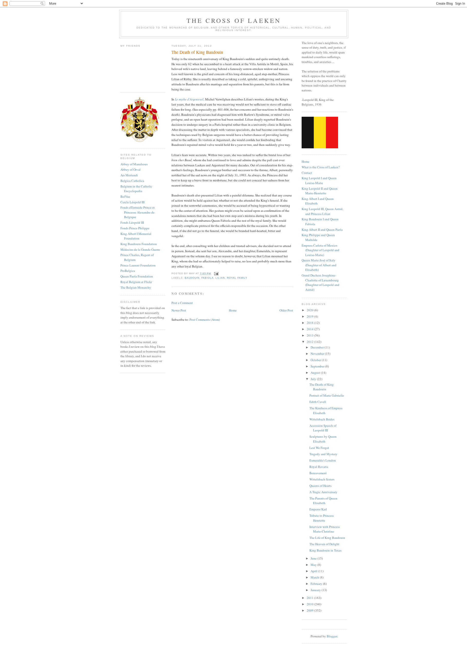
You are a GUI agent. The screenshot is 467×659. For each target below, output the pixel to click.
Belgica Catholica (132, 180)
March (315, 577)
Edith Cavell (317, 402)
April (314, 571)
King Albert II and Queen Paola (322, 229)
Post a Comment (182, 303)
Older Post (286, 310)
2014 (310, 329)
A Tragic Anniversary (323, 492)
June (314, 558)
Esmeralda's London (322, 460)
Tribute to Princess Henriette (321, 518)
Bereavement (318, 473)
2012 (310, 341)
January (316, 590)
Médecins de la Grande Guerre (140, 249)
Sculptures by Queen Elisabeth (323, 439)
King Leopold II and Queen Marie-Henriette (320, 191)
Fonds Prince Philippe (134, 228)
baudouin (192, 277)
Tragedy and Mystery (323, 454)
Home (233, 310)
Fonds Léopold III (132, 222)
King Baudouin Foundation (138, 244)
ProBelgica (127, 270)
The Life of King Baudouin (327, 537)
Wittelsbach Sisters (321, 479)
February (317, 583)
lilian (220, 277)
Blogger (332, 636)
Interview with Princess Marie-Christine (324, 529)
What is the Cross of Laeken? (321, 167)
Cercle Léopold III (132, 202)
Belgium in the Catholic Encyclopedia (136, 188)
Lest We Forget (319, 447)
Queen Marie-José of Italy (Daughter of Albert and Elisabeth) (319, 265)
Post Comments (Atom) (204, 319)
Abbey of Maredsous (134, 164)
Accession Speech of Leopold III (322, 428)
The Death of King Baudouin (321, 387)
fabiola (207, 277)
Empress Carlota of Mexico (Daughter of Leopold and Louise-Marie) (320, 250)
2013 (310, 335)
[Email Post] (215, 273)
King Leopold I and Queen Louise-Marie (319, 180)
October (316, 360)
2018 (310, 323)
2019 (310, 316)
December (317, 347)
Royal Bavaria (318, 466)
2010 (310, 604)
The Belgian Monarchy (135, 287)
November (318, 353)
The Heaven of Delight (324, 544)
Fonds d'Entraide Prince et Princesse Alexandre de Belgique (137, 212)
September (318, 366)
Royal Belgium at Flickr (136, 282)
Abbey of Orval (130, 169)
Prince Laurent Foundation (138, 265)
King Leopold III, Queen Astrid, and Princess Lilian (322, 211)
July (314, 379)
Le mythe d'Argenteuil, (189, 99)
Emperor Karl (318, 509)
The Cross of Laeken (234, 20)
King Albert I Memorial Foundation (135, 236)
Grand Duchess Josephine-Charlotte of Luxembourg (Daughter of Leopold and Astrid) (320, 282)
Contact (307, 172)
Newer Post (178, 310)
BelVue (125, 196)
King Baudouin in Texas (325, 550)
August (316, 372)
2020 (310, 310)
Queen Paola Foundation (136, 276)
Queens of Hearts (320, 485)
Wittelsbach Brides (321, 419)
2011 (310, 598)
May (314, 564)
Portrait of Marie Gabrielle (326, 395)
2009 (310, 610)
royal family (237, 277)
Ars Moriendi (129, 175)
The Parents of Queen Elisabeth (323, 500)
